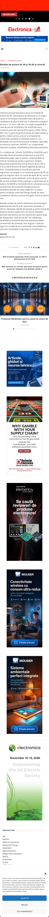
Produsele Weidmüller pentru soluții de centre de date (24, 320)
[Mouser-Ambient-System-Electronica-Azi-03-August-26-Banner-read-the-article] (24, 657)
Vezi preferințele (24, 911)
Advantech (7, 848)
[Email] (29, 19)
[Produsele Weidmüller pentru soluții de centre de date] (24, 299)
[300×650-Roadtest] (24, 484)
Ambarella (7, 859)
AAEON (5, 839)
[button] (45, 874)
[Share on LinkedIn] (36, 247)
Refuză (24, 905)
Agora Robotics (9, 851)
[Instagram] (22, 19)
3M (3, 836)
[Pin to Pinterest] (33, 247)
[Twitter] (19, 19)
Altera (5, 856)
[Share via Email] (38, 247)
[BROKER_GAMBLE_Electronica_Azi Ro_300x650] (24, 398)
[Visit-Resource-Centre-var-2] (24, 37)
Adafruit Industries (10, 842)
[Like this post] (26, 247)
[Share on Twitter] (31, 247)
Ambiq (5, 862)
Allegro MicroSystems (12, 853)
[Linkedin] (26, 19)
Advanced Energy (10, 845)
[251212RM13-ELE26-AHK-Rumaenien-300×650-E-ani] (24, 744)
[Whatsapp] (33, 19)
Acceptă (24, 898)
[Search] (46, 48)
